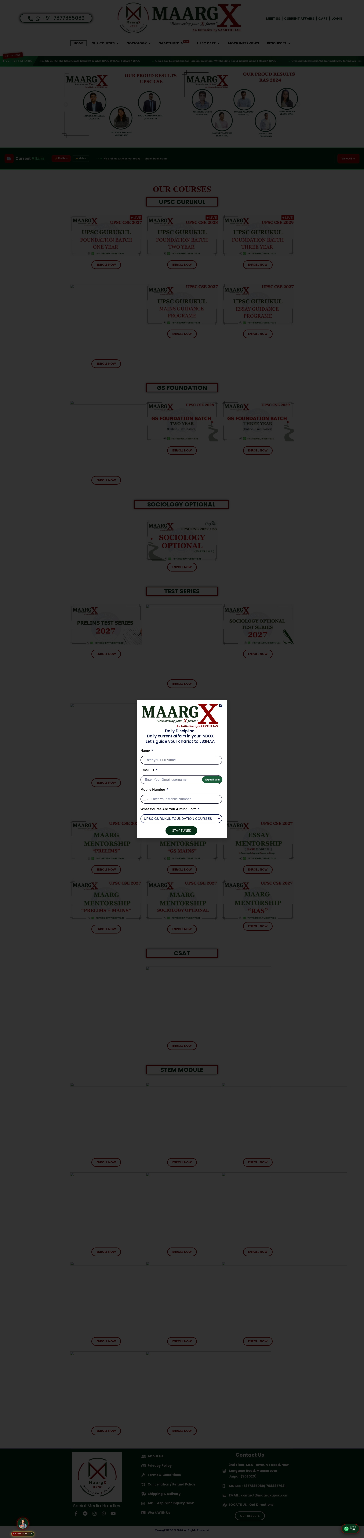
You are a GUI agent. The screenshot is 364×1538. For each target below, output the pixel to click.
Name (145, 751)
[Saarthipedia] (23, 1524)
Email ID (147, 770)
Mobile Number (153, 790)
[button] (220, 705)
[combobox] (145, 799)
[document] (182, 769)
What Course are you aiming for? (168, 809)
